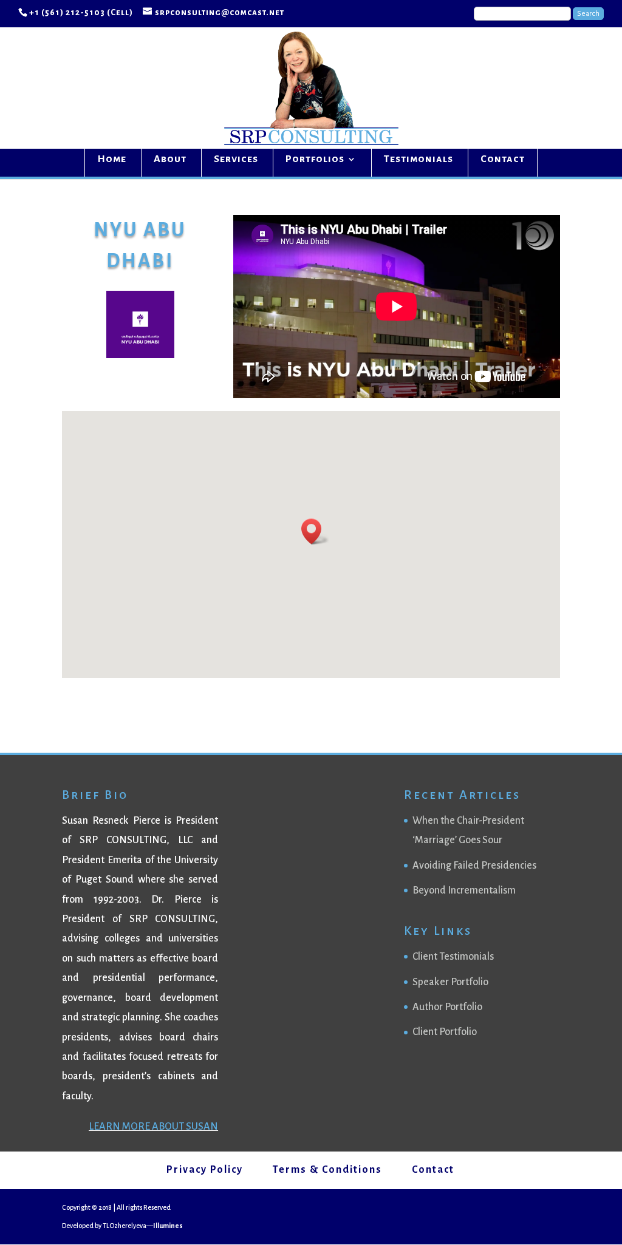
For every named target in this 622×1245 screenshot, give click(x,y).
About (170, 160)
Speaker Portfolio (450, 982)
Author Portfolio (447, 1007)
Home (111, 160)
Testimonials (418, 160)
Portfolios (314, 160)
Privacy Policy (204, 1169)
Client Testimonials (453, 956)
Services (236, 160)
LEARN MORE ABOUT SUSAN (153, 1126)
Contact (502, 160)
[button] (315, 531)
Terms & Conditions (327, 1169)
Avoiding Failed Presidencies (474, 865)
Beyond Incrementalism (464, 890)
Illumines (168, 1225)
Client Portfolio (444, 1031)
